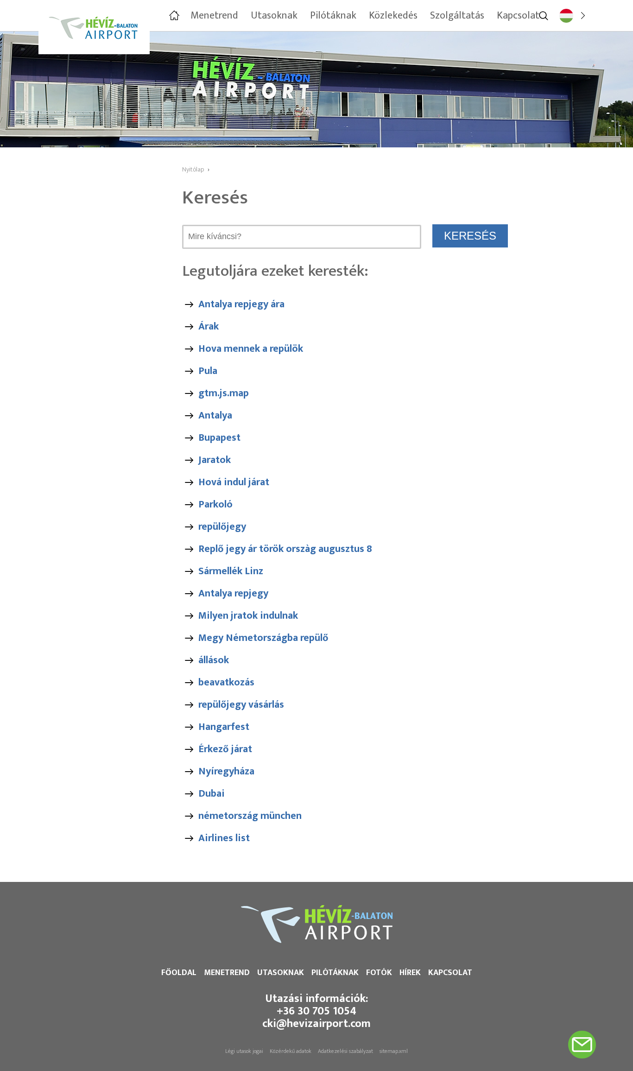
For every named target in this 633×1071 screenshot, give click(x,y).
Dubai (211, 793)
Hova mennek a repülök (250, 348)
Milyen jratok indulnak (248, 615)
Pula (207, 371)
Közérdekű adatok (290, 1051)
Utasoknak (280, 973)
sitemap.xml (394, 1051)
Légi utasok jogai (244, 1051)
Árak (208, 326)
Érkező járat (225, 749)
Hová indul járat (233, 482)
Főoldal (178, 973)
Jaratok (214, 460)
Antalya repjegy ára (241, 304)
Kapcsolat (450, 973)
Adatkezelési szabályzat (345, 1051)
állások (213, 660)
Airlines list (224, 838)
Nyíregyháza (226, 771)
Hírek (410, 973)
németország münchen (250, 815)
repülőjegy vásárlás (241, 704)
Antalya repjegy (233, 593)
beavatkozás (226, 682)
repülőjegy (222, 526)
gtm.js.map (223, 393)
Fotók (379, 973)
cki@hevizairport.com (316, 1023)
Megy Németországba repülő (263, 637)
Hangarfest (223, 726)
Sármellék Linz (230, 571)
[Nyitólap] (173, 15)
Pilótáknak (335, 973)
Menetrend (227, 973)
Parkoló (215, 504)
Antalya (215, 415)
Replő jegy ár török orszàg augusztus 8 (285, 549)
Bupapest (219, 437)
